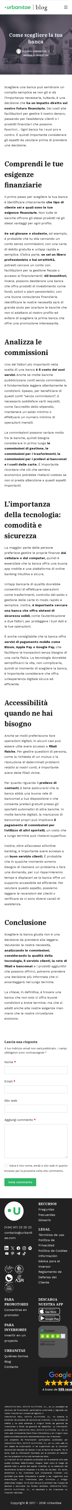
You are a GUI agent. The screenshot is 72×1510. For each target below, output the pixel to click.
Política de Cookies (52, 1251)
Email (9, 1081)
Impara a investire (36, 55)
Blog (7, 1361)
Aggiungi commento (20, 1120)
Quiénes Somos (16, 1356)
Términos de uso (51, 1235)
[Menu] (66, 7)
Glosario (44, 1220)
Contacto (11, 1367)
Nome (10, 1062)
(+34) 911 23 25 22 (18, 1227)
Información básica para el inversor (49, 1261)
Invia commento (20, 1182)
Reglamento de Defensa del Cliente (50, 1277)
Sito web (10, 1100)
